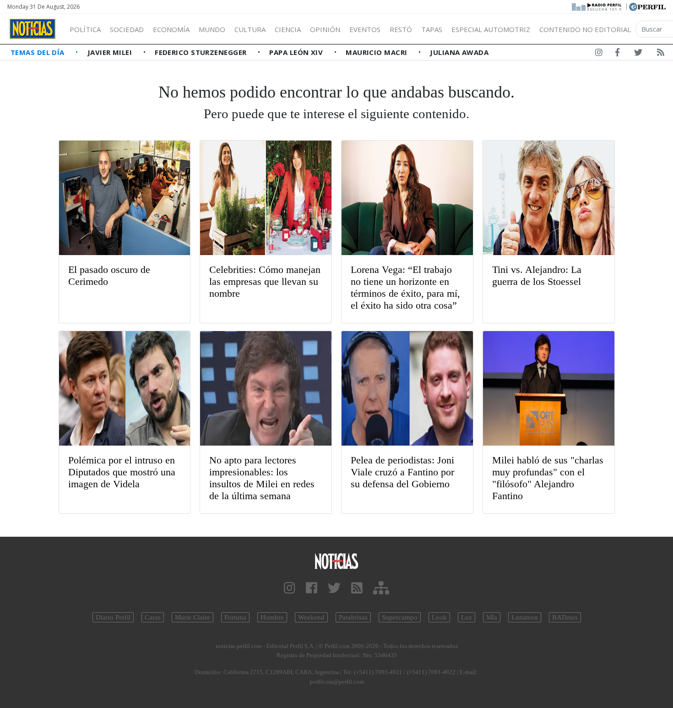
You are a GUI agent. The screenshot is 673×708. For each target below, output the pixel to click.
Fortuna (235, 617)
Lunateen (524, 617)
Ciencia (288, 29)
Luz (466, 617)
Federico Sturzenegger (202, 52)
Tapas (431, 29)
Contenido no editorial (585, 29)
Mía (491, 617)
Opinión (325, 29)
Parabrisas (353, 617)
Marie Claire (192, 617)
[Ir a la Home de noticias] (336, 560)
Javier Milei (110, 52)
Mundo (212, 29)
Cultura (250, 29)
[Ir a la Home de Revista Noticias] (32, 29)
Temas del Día (38, 52)
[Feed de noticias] (660, 54)
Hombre (272, 617)
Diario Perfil (113, 617)
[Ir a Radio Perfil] (597, 6)
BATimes (565, 617)
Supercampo (400, 617)
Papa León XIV (297, 52)
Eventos (364, 29)
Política (85, 29)
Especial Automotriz (490, 29)
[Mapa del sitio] (381, 588)
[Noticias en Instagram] (598, 54)
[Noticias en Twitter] (638, 54)
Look (439, 617)
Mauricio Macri (377, 52)
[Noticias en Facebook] (617, 54)
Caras (153, 617)
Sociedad (127, 29)
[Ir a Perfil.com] (647, 6)
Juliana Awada (459, 52)
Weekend (311, 617)
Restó (401, 29)
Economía (171, 29)
